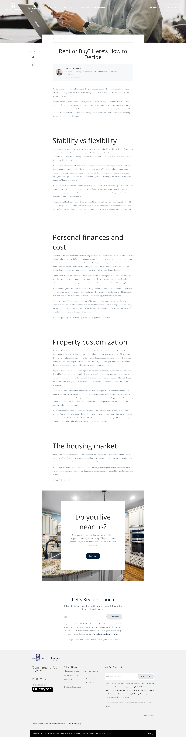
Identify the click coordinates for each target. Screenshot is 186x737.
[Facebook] (33, 679)
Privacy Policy (149, 715)
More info (108, 733)
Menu (155, 7)
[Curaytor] (42, 691)
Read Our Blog (90, 678)
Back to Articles (62, 39)
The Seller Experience (72, 687)
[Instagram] (45, 679)
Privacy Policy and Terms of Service (105, 634)
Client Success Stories (92, 7)
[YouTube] (41, 679)
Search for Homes (71, 675)
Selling (68, 7)
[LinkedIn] (37, 679)
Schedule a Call (90, 682)
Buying (54, 7)
